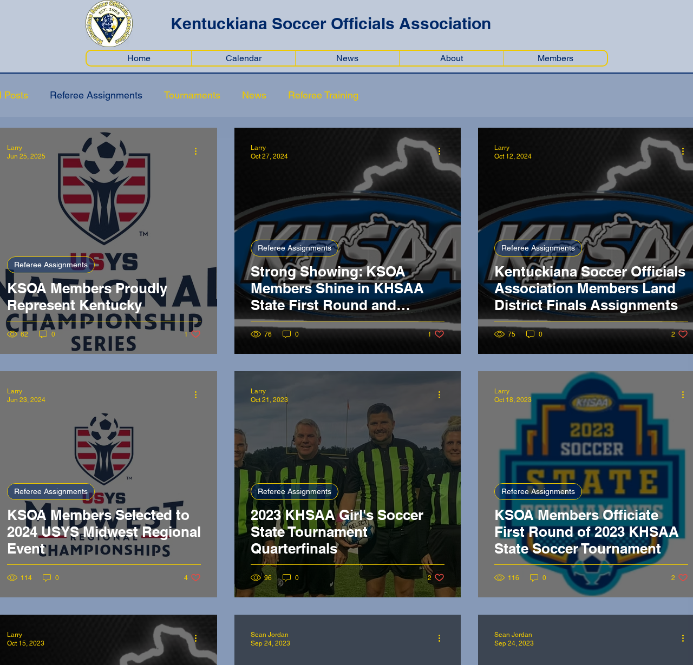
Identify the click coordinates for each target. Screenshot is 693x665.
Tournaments (192, 95)
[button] (555, 58)
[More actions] (199, 151)
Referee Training (323, 95)
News (254, 95)
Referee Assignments (96, 95)
